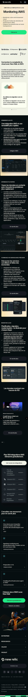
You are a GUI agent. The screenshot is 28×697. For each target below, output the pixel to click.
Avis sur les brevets (22, 689)
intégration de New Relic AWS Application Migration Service (13, 337)
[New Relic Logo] (6, 2)
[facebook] (19, 672)
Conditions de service (6, 684)
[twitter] (12, 672)
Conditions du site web (6, 687)
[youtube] (8, 672)
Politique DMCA (14, 684)
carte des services (9, 213)
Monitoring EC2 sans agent (12, 139)
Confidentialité (22, 684)
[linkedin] (4, 672)
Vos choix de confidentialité (17, 687)
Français (5, 691)
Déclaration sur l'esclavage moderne (9, 689)
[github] (16, 672)
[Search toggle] (20, 2)
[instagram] (23, 672)
